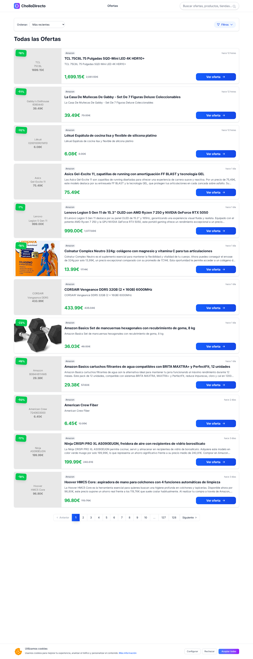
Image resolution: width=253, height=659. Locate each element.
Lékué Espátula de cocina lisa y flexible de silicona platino (110, 135)
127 (164, 517)
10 (145, 517)
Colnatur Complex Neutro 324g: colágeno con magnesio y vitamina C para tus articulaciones (138, 251)
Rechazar (209, 651)
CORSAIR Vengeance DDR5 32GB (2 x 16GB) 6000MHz (108, 289)
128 (174, 517)
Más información (128, 653)
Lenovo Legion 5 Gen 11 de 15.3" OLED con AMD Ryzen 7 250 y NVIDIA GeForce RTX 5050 (136, 212)
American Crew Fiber (81, 405)
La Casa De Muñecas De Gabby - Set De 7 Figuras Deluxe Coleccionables (122, 97)
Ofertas (112, 6)
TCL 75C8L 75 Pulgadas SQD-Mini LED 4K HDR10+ (104, 58)
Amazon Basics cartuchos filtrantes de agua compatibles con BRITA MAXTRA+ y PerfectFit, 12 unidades (147, 366)
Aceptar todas (229, 651)
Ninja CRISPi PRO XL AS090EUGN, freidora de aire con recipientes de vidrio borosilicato (134, 444)
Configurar (192, 651)
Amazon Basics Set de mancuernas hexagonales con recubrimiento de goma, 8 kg (129, 328)
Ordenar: (22, 24)
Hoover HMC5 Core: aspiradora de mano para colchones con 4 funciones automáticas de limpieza (142, 482)
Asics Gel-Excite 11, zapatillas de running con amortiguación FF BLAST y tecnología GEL (134, 174)
